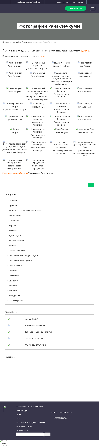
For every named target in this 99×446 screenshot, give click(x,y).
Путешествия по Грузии (20, 260)
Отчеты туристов (17, 250)
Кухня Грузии (15, 235)
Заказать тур (76, 8)
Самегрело (14, 275)
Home (5, 42)
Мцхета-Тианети (17, 240)
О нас (18, 418)
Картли (12, 225)
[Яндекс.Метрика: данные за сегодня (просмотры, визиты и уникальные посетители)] (5, 441)
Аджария (13, 200)
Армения (13, 205)
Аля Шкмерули (32, 319)
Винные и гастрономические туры (25, 210)
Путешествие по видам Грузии (23, 255)
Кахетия (13, 230)
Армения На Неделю (35, 325)
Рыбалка (13, 270)
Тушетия (13, 290)
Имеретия (14, 220)
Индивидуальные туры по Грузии (29, 406)
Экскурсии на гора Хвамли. (15, 173)
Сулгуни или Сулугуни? (35, 345)
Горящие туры (22, 410)
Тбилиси (13, 285)
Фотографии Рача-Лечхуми (43, 42)
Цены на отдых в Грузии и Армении (30, 422)
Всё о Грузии (15, 215)
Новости (13, 245)
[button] (49, 443)
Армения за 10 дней (24, 427)
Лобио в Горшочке (34, 338)
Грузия (18, 414)
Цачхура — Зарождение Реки (39, 332)
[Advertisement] (49, 376)
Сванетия (13, 280)
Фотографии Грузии (19, 42)
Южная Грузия (16, 300)
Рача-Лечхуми (15, 265)
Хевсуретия (14, 295)
